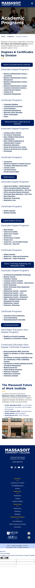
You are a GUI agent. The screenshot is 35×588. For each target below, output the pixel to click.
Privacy (25, 545)
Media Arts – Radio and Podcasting (16, 256)
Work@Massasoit (17, 486)
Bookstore (17, 495)
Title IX (9, 545)
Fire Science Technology (12, 135)
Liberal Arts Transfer (11, 234)
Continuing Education (11, 325)
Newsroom (17, 508)
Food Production (10, 108)
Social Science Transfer (12, 238)
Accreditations (18, 521)
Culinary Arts (8, 92)
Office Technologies (11, 114)
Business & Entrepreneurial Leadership (17, 64)
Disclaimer (17, 527)
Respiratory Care (10, 200)
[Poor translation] (6, 557)
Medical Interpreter (10, 367)
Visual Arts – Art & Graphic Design (16, 242)
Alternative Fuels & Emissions (14, 315)
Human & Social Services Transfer (15, 149)
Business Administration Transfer (15, 86)
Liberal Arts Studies (11, 232)
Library (17, 498)
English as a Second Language (14, 336)
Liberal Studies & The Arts (13, 221)
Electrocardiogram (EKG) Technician (16, 351)
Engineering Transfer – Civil (13, 293)
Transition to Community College (15, 338)
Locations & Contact (17, 483)
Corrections (8, 161)
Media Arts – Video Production (14, 258)
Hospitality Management (12, 94)
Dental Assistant (9, 211)
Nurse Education (9, 196)
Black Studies (8, 229)
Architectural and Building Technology (17, 275)
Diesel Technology (10, 285)
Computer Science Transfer (13, 281)
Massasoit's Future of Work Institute (14, 396)
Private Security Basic (11, 172)
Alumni (17, 488)
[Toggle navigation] (32, 3)
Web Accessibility (17, 545)
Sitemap (17, 514)
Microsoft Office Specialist (13, 112)
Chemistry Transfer (10, 279)
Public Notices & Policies (17, 524)
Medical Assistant (10, 213)
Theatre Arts (8, 240)
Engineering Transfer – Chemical (15, 291)
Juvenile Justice (9, 167)
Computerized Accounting (13, 106)
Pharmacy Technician (11, 371)
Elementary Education (11, 145)
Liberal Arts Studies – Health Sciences (17, 186)
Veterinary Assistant (11, 375)
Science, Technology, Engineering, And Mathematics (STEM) (17, 265)
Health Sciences (9, 177)
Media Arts (7, 236)
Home (3, 36)
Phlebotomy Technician (12, 373)
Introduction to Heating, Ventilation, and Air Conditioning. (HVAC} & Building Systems (18, 359)
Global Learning (9, 254)
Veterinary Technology (12, 305)
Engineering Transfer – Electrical (15, 295)
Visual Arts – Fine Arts (11, 244)
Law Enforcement (10, 169)
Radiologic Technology (12, 198)
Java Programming (10, 317)
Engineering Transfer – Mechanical (16, 297)
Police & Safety (17, 501)
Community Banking (11, 104)
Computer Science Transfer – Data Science (19, 283)
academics (10, 36)
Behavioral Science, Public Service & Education (17, 123)
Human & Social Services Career (15, 147)
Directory (17, 511)
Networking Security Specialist (14, 320)
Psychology (8, 151)
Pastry (6, 116)
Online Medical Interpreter (13, 369)
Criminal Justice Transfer (12, 133)
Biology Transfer (9, 277)
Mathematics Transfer (11, 303)
